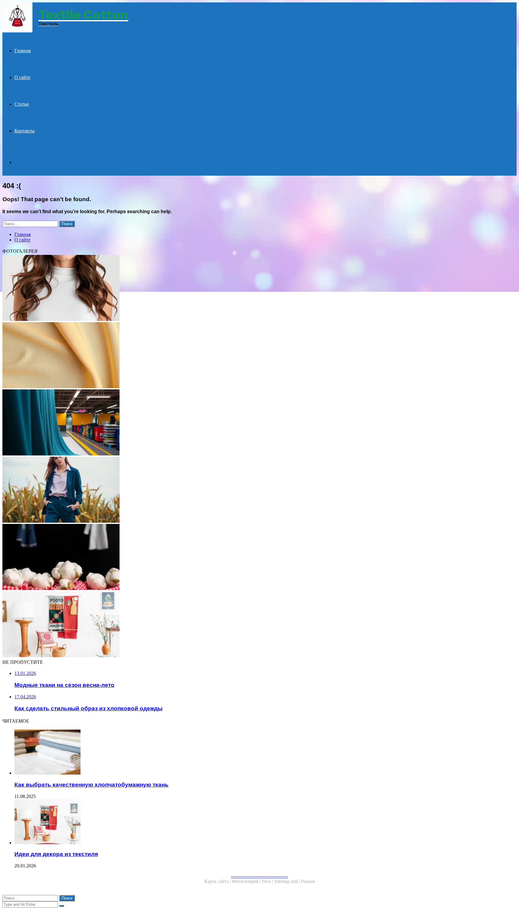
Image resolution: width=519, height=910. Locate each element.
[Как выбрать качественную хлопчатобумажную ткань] (188, 753)
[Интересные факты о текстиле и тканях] (182, 355)
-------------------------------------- (259, 875)
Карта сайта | (218, 881)
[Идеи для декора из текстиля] (182, 624)
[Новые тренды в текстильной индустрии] (182, 423)
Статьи (21, 104)
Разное (308, 881)
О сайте (22, 77)
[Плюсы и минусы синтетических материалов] (182, 288)
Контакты (24, 130)
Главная (22, 50)
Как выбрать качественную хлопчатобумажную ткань (91, 785)
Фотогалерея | (246, 881)
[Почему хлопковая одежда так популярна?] (182, 557)
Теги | (267, 881)
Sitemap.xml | (287, 881)
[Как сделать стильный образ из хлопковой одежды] (182, 490)
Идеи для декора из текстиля (56, 854)
